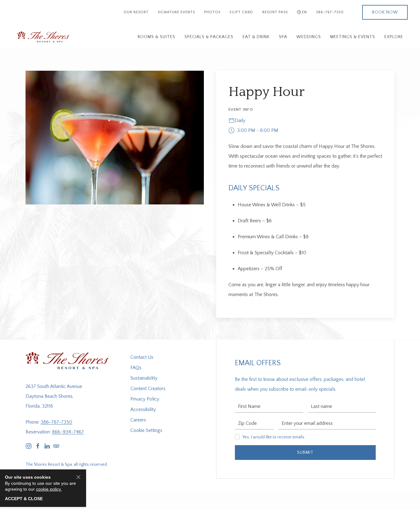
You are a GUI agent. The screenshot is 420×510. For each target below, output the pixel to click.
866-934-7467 (68, 432)
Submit (305, 452)
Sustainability (143, 378)
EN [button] (304, 12)
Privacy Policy (144, 399)
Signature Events (176, 12)
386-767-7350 (330, 12)
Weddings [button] (308, 36)
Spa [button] (283, 36)
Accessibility (143, 409)
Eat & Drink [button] (256, 36)
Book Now (385, 12)
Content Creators (147, 388)
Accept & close (24, 498)
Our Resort (136, 12)
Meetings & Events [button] (352, 36)
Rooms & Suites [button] (156, 36)
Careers (138, 420)
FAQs (135, 367)
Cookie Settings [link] (146, 430)
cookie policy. (49, 489)
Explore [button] (393, 36)
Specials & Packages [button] (208, 36)
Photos (212, 12)
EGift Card (241, 12)
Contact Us (141, 357)
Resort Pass (275, 12)
